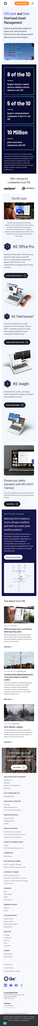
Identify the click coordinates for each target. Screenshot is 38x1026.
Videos (6, 897)
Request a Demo (22, 3)
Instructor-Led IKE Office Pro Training (15, 878)
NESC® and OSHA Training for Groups (15, 867)
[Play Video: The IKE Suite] (19, 211)
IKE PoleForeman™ (9, 796)
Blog (5, 891)
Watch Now (8, 699)
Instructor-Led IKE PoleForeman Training (16, 880)
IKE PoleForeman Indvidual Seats (13, 848)
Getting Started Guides (11, 924)
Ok (5, 1023)
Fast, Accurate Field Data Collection (14, 834)
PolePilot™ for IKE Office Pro (12, 785)
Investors (7, 940)
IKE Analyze (7, 788)
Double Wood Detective (10, 807)
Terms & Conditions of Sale (12, 971)
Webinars (6, 908)
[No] (36, 1020)
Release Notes (8, 927)
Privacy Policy (8, 964)
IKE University (8, 856)
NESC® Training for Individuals (12, 864)
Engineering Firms (9, 821)
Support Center (8, 919)
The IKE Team (8, 937)
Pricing (6, 845)
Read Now (7, 647)
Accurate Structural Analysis (12, 832)
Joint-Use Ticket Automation (12, 810)
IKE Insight (7, 804)
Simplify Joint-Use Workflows (12, 837)
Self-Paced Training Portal (11, 875)
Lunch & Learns (8, 883)
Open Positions (8, 956)
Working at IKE (8, 954)
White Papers (8, 899)
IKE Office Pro (8, 780)
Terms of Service (9, 968)
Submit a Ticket (8, 921)
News (5, 943)
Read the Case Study (13, 557)
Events (6, 910)
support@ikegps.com (10, 1007)
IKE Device (7, 783)
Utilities (6, 823)
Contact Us (7, 945)
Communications (9, 818)
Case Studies (8, 894)
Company (6, 935)
